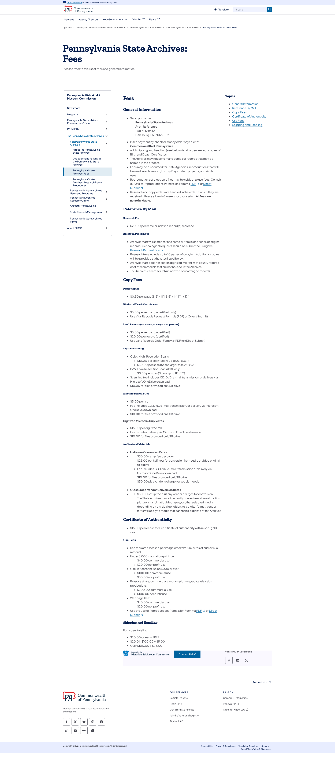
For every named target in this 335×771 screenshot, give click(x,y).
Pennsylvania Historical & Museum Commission (84, 96)
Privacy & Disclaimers (226, 746)
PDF (195, 183)
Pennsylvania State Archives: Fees (84, 172)
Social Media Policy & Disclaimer (256, 749)
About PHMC (74, 228)
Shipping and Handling (247, 125)
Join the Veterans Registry (184, 715)
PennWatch (229, 703)
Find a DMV (176, 703)
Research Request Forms (146, 250)
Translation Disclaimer (249, 746)
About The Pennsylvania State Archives (86, 151)
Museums (72, 114)
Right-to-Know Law (234, 709)
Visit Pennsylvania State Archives (83, 143)
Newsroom (73, 107)
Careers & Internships (235, 697)
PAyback (175, 721)
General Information (245, 104)
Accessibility (207, 746)
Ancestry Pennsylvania (83, 205)
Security (265, 746)
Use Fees (238, 120)
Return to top (260, 682)
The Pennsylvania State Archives (85, 135)
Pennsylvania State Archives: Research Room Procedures (87, 182)
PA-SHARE (73, 128)
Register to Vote (179, 697)
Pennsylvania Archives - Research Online (83, 199)
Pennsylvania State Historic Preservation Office (82, 122)
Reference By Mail (244, 108)
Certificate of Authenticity (249, 116)
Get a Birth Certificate (182, 709)
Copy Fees (239, 112)
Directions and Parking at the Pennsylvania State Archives (87, 161)
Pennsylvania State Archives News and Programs (86, 192)
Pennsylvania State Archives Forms (86, 220)
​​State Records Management (86, 212)
